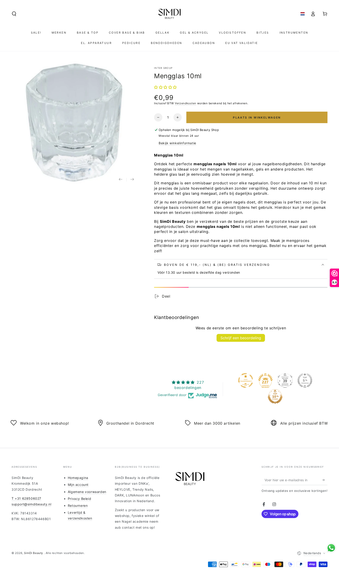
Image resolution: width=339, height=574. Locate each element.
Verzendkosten (185, 103)
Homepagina (78, 478)
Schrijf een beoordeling (240, 338)
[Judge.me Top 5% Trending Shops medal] (304, 380)
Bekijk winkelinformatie (177, 143)
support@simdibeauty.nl (31, 504)
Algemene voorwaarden (87, 492)
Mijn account (78, 485)
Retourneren (78, 505)
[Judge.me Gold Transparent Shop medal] (245, 380)
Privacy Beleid (79, 499)
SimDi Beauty (34, 553)
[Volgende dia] (132, 180)
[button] (14, 14)
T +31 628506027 (26, 498)
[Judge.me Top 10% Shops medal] (275, 396)
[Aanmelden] (324, 480)
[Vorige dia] (120, 180)
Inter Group (163, 68)
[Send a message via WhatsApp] (331, 547)
